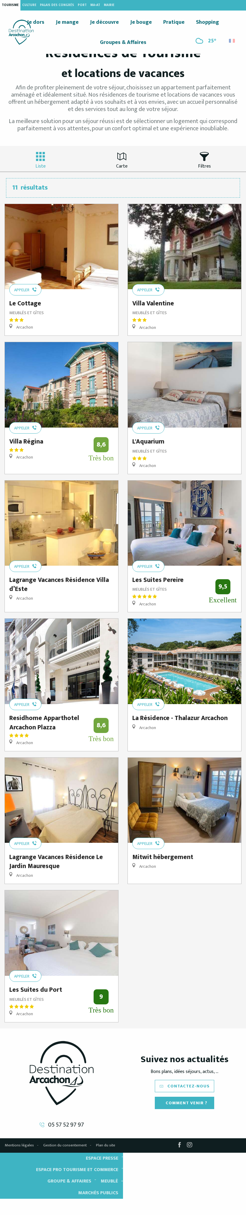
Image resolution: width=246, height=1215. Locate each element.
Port (82, 5)
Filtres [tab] (204, 166)
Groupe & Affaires (69, 1181)
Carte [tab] (122, 166)
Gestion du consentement (65, 1145)
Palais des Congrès (57, 5)
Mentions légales (19, 1145)
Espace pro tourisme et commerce (77, 1170)
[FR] (232, 41)
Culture (29, 5)
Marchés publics (98, 1193)
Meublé (109, 1181)
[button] (232, 39)
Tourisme (10, 5)
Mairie (109, 5)
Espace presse (102, 1158)
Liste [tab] (40, 166)
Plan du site (105, 1145)
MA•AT (95, 5)
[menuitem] (21, 32)
